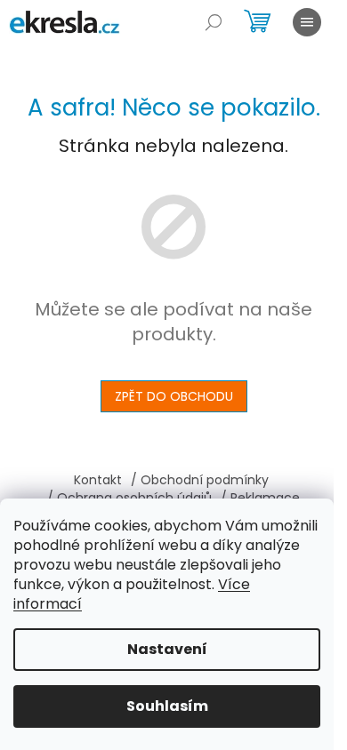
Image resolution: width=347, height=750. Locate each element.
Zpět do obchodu (174, 396)
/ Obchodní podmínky (200, 480)
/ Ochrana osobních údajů (129, 498)
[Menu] (307, 22)
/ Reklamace (260, 498)
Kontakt (98, 480)
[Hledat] (213, 22)
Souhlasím (167, 706)
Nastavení (167, 649)
